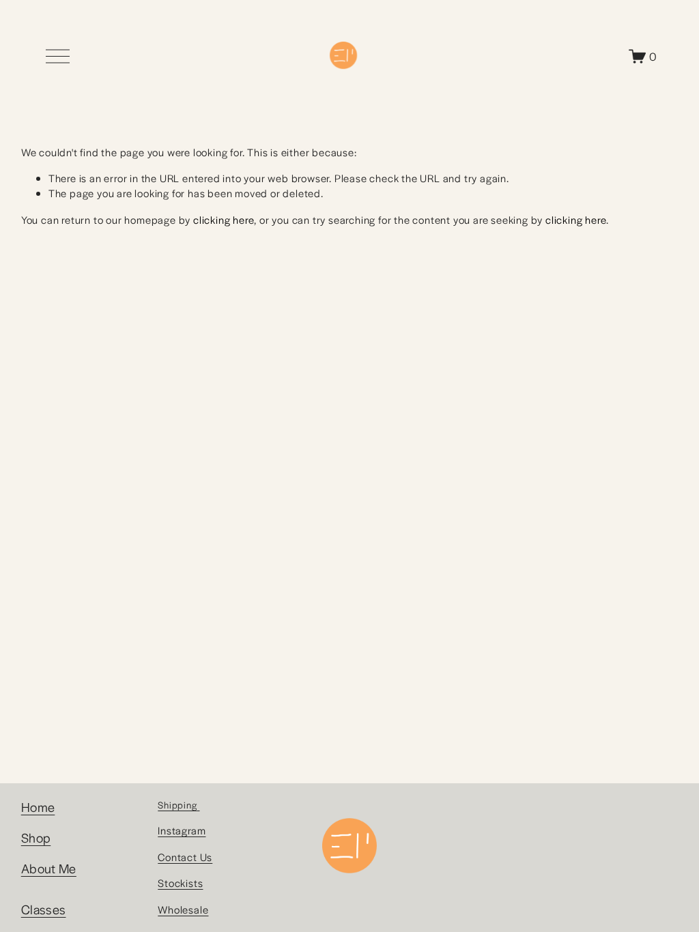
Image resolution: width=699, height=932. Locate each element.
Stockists (180, 882)
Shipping (177, 804)
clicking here (223, 219)
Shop (36, 837)
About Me (48, 868)
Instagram (181, 830)
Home (38, 806)
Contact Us (185, 856)
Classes (43, 909)
